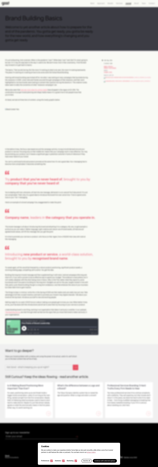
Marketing (70, 461)
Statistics (58, 461)
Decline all (86, 461)
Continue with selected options (104, 461)
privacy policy (91, 452)
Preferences (45, 461)
